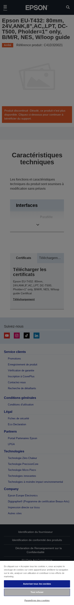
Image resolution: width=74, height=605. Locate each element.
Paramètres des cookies (37, 600)
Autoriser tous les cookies (37, 584)
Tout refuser (37, 592)
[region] (37, 582)
